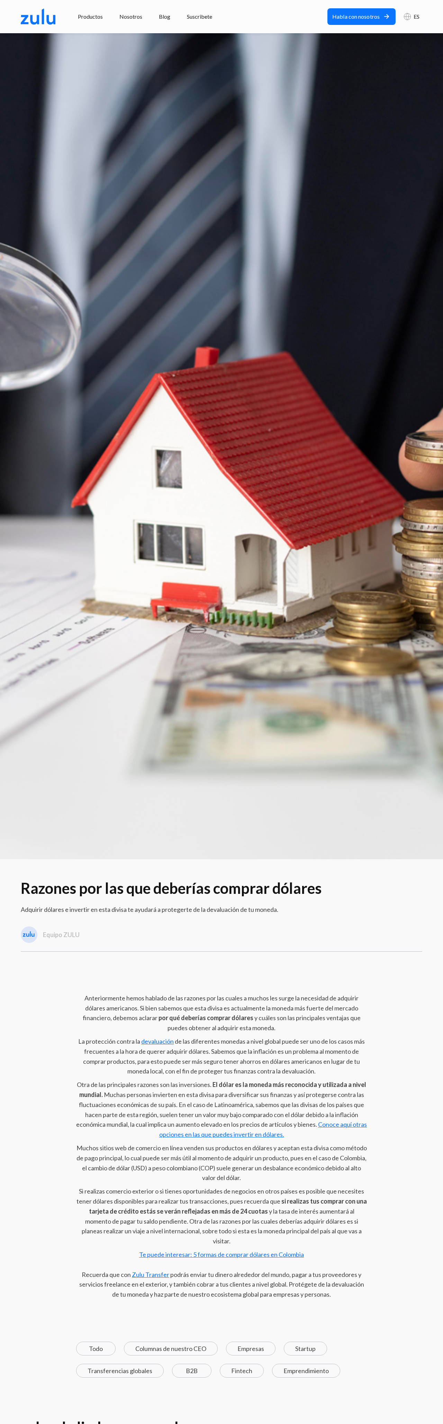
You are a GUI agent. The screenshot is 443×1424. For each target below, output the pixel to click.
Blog (164, 16)
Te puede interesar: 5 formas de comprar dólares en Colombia (221, 1254)
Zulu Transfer (150, 1274)
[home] (38, 16)
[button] (411, 17)
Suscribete (199, 16)
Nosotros (130, 16)
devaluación (157, 1041)
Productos (90, 16)
